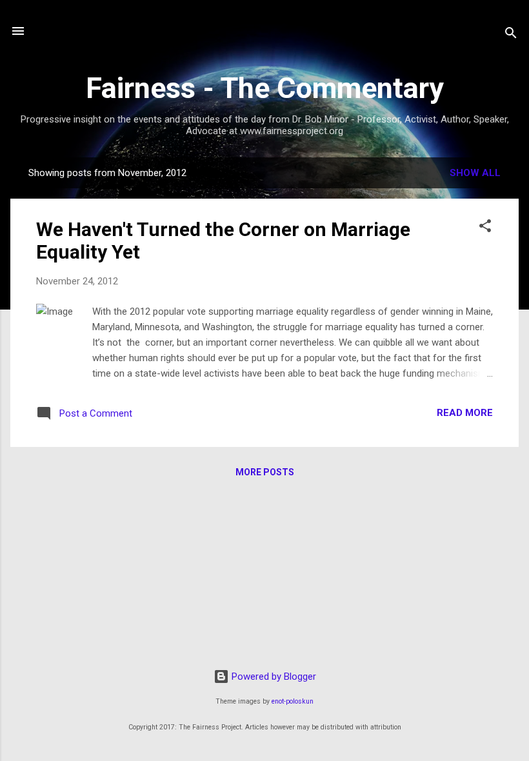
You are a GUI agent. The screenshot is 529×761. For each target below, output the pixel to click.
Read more (465, 413)
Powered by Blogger (272, 676)
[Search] (511, 35)
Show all (475, 173)
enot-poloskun (293, 701)
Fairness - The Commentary (265, 88)
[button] (485, 228)
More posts (264, 472)
